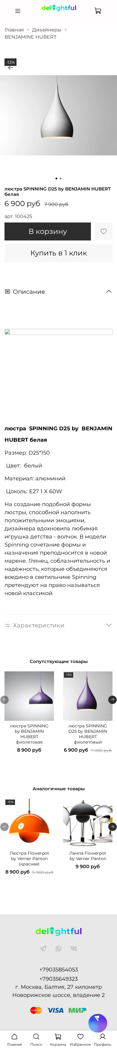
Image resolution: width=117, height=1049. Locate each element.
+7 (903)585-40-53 (58, 16)
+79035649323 (58, 979)
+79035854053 (58, 969)
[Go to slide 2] (61, 178)
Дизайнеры (47, 30)
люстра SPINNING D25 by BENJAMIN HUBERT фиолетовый (87, 734)
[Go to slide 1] (56, 178)
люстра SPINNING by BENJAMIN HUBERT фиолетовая (29, 734)
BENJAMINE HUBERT (30, 37)
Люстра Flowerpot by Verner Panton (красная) (29, 858)
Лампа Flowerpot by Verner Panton (87, 855)
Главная (14, 30)
